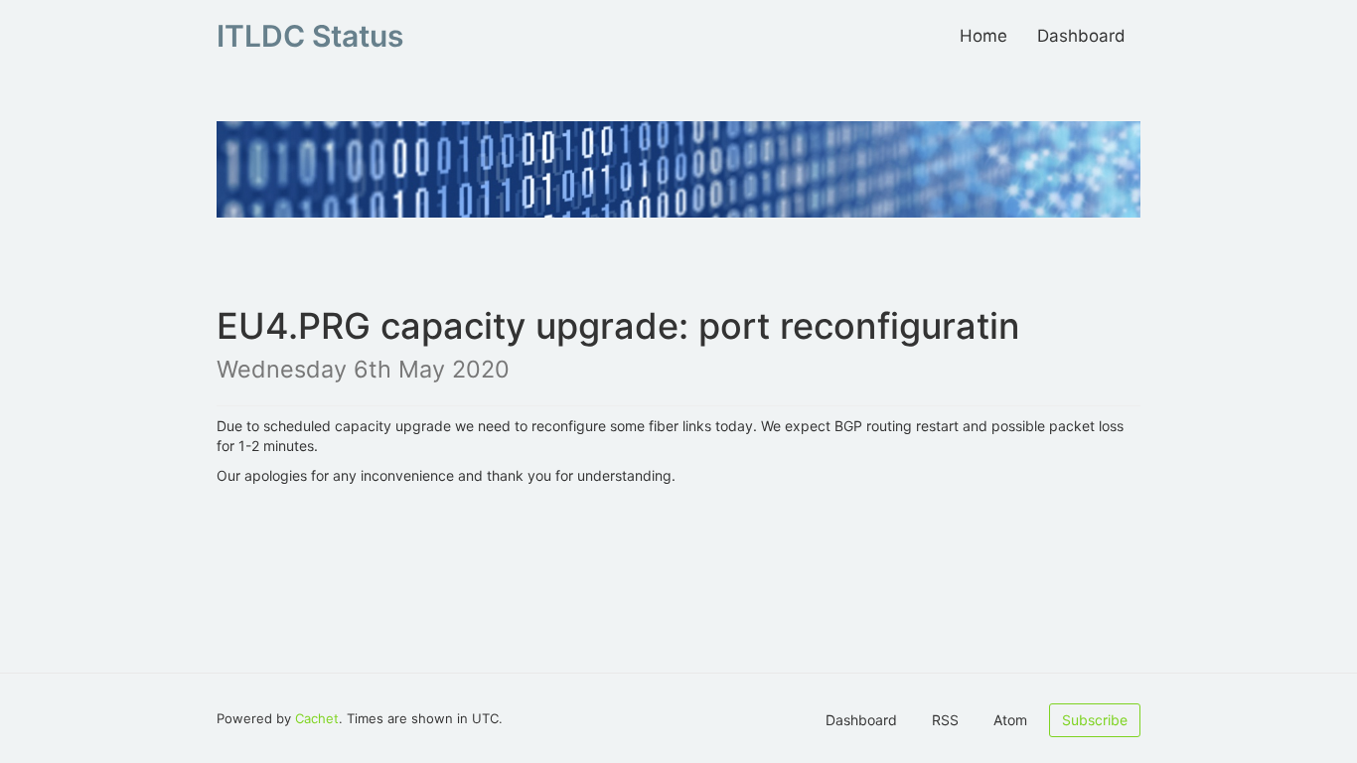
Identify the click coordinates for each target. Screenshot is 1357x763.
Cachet (317, 718)
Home (983, 36)
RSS (945, 719)
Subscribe (1095, 719)
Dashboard (1081, 36)
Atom (1010, 719)
